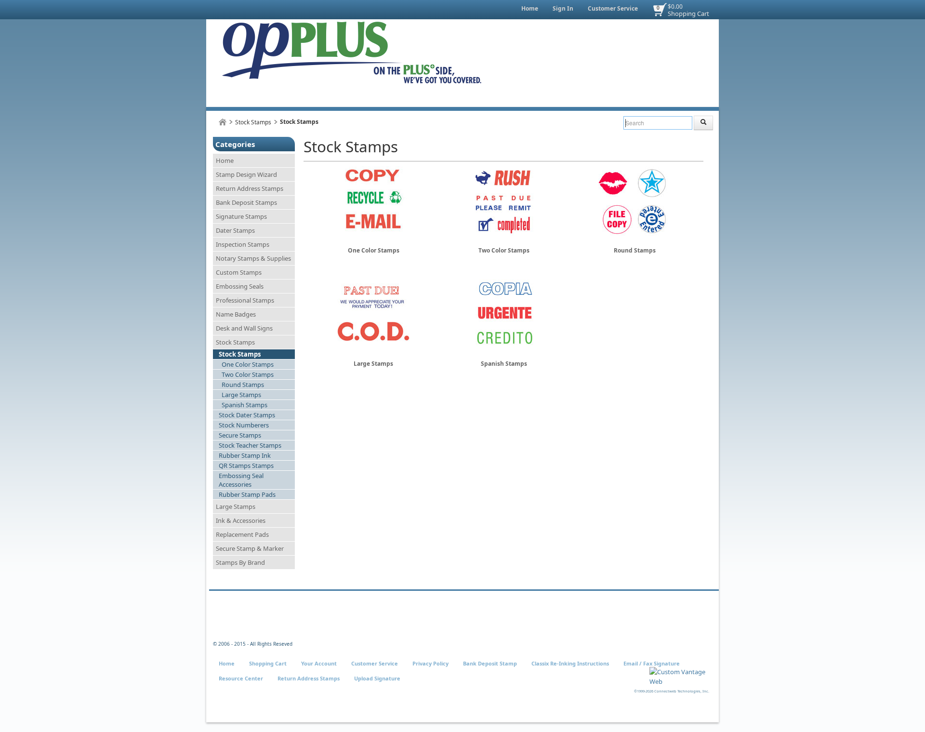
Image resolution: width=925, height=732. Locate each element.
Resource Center (241, 678)
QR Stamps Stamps (246, 465)
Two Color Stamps (248, 374)
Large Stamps (241, 394)
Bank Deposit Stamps (246, 202)
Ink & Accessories (240, 520)
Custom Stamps (239, 272)
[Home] (222, 122)
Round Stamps (243, 384)
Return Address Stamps (249, 188)
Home (529, 8)
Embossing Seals (240, 286)
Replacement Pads (242, 534)
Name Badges (236, 314)
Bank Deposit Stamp (490, 663)
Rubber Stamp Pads (247, 494)
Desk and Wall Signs (244, 328)
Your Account (319, 663)
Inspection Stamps (242, 244)
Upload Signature (377, 678)
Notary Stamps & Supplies (253, 258)
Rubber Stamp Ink (245, 455)
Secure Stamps (240, 435)
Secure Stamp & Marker (250, 548)
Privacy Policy (430, 663)
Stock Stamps (253, 122)
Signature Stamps (241, 216)
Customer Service (613, 8)
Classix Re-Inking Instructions (570, 663)
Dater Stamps (235, 230)
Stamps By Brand (240, 562)
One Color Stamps (248, 364)
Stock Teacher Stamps (250, 445)
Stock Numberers (244, 425)
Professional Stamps (245, 300)
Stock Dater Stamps (247, 415)
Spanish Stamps (244, 404)
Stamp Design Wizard (246, 174)
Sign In (563, 8)
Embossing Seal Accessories (241, 480)
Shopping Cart (688, 13)
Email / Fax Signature (651, 663)
